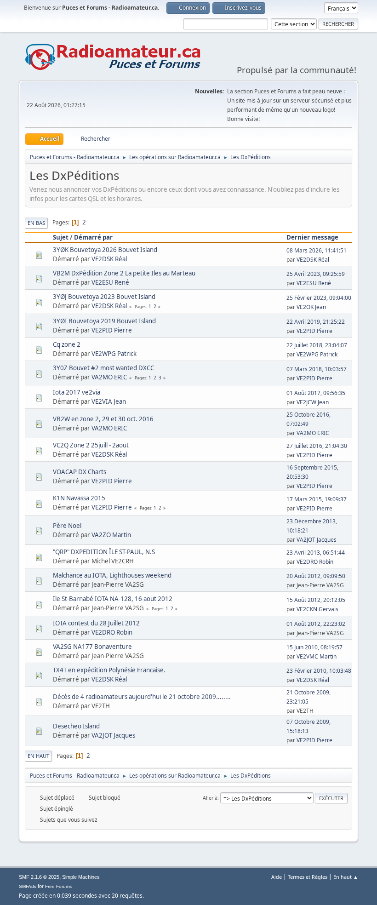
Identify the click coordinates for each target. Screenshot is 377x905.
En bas (36, 222)
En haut (38, 755)
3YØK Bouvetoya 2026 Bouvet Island (105, 250)
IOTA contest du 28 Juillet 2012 (96, 623)
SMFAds (27, 886)
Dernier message (312, 237)
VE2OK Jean (311, 307)
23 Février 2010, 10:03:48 (318, 671)
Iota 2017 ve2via (76, 392)
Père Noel (67, 525)
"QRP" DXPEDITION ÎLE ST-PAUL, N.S (104, 552)
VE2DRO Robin (315, 562)
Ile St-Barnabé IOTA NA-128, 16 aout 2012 (112, 599)
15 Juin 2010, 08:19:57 (314, 647)
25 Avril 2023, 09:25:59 (315, 274)
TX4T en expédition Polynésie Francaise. (109, 670)
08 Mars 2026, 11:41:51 (316, 250)
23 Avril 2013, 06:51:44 (315, 552)
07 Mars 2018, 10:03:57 (316, 369)
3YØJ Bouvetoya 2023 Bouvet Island (104, 296)
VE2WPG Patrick (114, 353)
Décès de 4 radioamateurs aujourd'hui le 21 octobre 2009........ (142, 697)
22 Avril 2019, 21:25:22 (315, 322)
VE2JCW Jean (313, 402)
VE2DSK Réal (109, 259)
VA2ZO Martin (111, 535)
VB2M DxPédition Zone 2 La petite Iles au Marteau (124, 273)
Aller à (210, 797)
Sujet (61, 237)
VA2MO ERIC (109, 377)
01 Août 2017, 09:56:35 (315, 393)
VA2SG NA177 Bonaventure (92, 646)
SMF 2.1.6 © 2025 (39, 877)
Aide (276, 876)
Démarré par (93, 237)
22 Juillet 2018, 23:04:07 (316, 345)
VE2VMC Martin (317, 656)
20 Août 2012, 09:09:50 (315, 576)
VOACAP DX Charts (79, 472)
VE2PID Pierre (111, 330)
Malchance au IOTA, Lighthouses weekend (112, 575)
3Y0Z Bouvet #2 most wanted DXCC (103, 368)
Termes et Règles (307, 876)
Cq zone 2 (66, 344)
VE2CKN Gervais (317, 609)
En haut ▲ (345, 876)
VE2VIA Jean (108, 401)
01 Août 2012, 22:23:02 (315, 624)
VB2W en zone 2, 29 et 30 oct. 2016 (103, 419)
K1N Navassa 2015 (79, 498)
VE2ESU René (110, 282)
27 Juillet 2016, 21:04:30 (316, 446)
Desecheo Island (76, 726)
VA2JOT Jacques (317, 540)
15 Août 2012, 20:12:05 (315, 600)
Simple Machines (81, 877)
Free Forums (58, 886)
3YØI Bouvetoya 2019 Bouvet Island (104, 321)
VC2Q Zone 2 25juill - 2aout (91, 445)
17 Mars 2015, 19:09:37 (316, 499)
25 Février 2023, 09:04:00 (318, 298)
